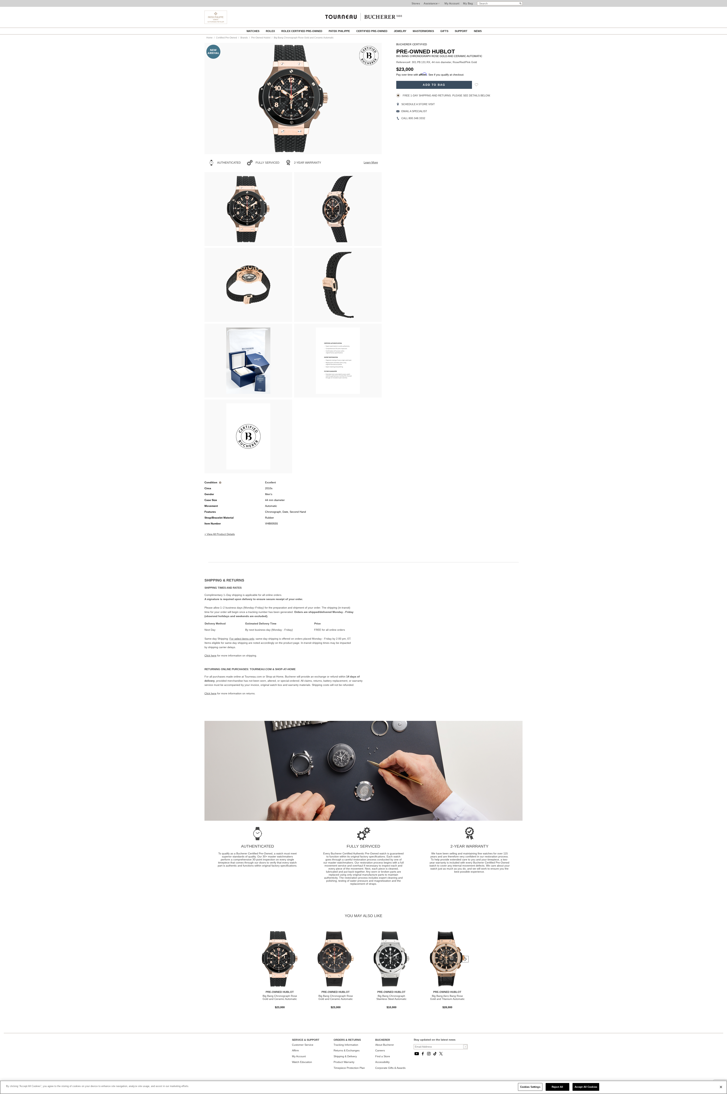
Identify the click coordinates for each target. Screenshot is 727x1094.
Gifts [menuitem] (444, 31)
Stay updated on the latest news (435, 1039)
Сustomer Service (302, 1044)
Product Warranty (344, 1062)
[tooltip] (220, 482)
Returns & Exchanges (347, 1050)
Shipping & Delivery (345, 1056)
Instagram (428, 1053)
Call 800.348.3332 (413, 118)
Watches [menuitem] (253, 31)
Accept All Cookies (586, 1086)
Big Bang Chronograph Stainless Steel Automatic (391, 997)
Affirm (295, 1050)
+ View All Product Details (219, 534)
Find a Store (382, 1056)
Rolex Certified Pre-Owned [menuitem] (302, 31)
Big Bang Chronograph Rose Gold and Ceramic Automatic (280, 997)
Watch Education (302, 1062)
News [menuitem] (478, 31)
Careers (380, 1050)
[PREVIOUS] (214, 98)
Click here (210, 655)
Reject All (557, 1086)
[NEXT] (372, 98)
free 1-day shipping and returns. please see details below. (446, 95)
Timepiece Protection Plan (349, 1067)
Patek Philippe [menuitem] (340, 31)
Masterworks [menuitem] (424, 31)
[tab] (284, 580)
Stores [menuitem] (416, 3)
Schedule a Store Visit (418, 104)
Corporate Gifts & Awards (390, 1067)
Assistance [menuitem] (431, 3)
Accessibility (382, 1062)
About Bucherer (384, 1044)
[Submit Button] (465, 1047)
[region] (363, 1087)
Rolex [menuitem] (271, 31)
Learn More (371, 162)
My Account (452, 3)
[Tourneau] (363, 15)
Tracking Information (346, 1044)
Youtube (416, 1053)
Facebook (422, 1053)
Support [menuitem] (461, 31)
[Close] (721, 1087)
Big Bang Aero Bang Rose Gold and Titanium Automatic (447, 997)
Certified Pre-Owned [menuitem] (372, 31)
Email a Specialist (414, 111)
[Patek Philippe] (215, 22)
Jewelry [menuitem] (400, 31)
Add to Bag (434, 84)
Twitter (440, 1053)
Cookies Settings (530, 1086)
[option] (248, 209)
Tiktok (434, 1053)
